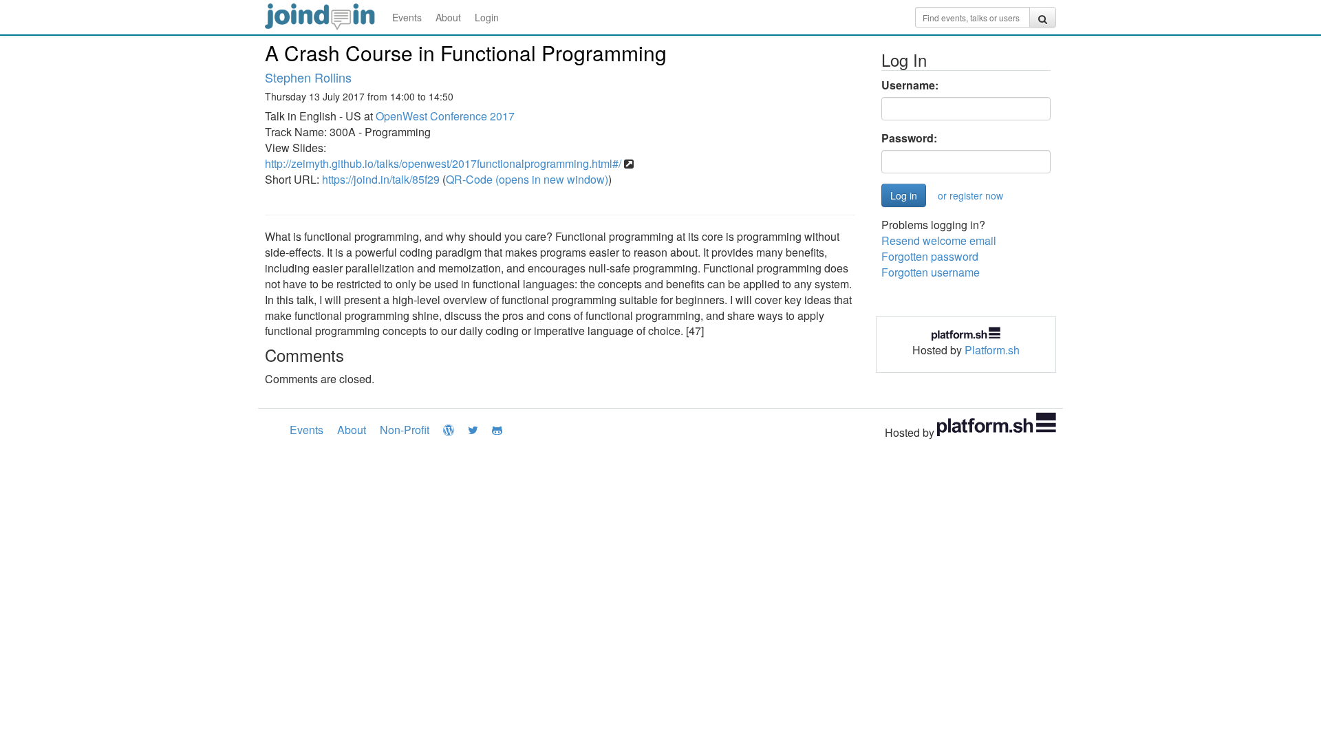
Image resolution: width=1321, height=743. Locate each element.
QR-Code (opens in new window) (527, 179)
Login (487, 17)
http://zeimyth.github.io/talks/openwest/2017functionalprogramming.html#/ (443, 163)
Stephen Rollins (308, 77)
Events (407, 17)
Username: (909, 85)
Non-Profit (404, 430)
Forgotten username (930, 272)
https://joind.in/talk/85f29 (381, 179)
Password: (909, 138)
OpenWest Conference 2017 (445, 116)
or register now (970, 195)
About (448, 17)
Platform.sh (992, 350)
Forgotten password (929, 256)
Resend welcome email (938, 240)
